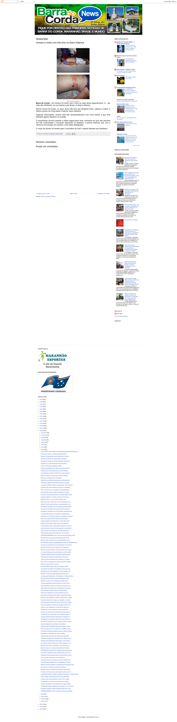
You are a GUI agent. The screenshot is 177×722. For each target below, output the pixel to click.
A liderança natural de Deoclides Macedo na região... (55, 482)
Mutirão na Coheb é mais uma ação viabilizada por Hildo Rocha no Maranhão (132, 192)
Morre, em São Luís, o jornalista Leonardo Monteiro (55, 490)
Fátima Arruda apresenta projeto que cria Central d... (55, 533)
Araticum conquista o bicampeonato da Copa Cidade (55, 684)
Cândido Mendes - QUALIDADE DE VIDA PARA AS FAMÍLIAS (130, 60)
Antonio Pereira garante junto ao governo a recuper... (55, 559)
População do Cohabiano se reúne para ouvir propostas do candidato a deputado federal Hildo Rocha (132, 233)
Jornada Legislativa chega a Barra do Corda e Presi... (56, 583)
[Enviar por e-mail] (67, 134)
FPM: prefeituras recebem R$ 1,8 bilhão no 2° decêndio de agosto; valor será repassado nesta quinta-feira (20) (132, 175)
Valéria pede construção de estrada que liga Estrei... (55, 636)
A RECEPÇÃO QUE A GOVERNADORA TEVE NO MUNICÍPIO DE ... (59, 542)
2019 (41, 416)
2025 (41, 402)
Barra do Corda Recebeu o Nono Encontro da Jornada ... (57, 550)
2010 (41, 709)
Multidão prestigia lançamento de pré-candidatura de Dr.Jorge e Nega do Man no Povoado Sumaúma (131, 108)
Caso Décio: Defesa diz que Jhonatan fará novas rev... (56, 652)
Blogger (97, 717)
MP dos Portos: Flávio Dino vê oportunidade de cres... (56, 540)
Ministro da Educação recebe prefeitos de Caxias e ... (55, 456)
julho (42, 444)
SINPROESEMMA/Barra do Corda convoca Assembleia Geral (58, 535)
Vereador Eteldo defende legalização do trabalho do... (56, 617)
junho (43, 447)
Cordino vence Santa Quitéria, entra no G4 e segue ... (56, 679)
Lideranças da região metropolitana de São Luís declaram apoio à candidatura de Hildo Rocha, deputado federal (132, 281)
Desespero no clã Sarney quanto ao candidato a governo (57, 516)
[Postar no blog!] (69, 134)
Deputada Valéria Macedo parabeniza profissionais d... (56, 554)
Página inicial (73, 193)
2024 (41, 404)
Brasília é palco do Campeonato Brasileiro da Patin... (55, 648)
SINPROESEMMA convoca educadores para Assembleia (56, 691)
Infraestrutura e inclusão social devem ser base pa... (55, 681)
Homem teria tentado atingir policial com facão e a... (55, 523)
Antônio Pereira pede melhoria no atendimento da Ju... (56, 504)
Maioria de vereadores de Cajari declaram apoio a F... (56, 509)
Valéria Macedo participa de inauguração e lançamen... (56, 588)
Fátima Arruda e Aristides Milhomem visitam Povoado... (56, 626)
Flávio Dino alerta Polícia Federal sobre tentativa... (55, 518)
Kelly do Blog (120, 75)
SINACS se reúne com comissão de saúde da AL (54, 581)
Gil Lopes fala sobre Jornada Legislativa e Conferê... (55, 492)
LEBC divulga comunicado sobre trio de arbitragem (55, 676)
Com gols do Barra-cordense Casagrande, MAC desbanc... (57, 485)
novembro (44, 435)
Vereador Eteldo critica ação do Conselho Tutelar (54, 566)
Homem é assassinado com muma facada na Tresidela (56, 545)
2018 (41, 418)
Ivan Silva (119, 313)
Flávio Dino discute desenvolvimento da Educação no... (56, 612)
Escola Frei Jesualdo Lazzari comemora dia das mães (56, 621)
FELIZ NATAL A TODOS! (131, 220)
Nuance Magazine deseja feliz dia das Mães (53, 624)
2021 (41, 411)
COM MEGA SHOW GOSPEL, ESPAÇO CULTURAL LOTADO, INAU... (60, 674)
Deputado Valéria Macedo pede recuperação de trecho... (56, 655)
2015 (41, 426)
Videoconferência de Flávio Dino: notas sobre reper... (55, 521)
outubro (43, 437)
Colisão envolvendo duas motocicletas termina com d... (56, 672)
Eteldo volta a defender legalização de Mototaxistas (55, 480)
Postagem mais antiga (103, 193)
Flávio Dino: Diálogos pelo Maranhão (51, 478)
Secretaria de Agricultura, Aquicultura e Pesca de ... (55, 557)
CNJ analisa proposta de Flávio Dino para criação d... (56, 473)
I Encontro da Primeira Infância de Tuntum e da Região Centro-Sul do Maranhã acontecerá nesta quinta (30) (131, 138)
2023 (41, 406)
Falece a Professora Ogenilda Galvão (51, 466)
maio (42, 449)
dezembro (44, 432)
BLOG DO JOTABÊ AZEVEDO (125, 99)
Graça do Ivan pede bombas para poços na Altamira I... (56, 487)
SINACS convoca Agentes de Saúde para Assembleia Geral (57, 664)
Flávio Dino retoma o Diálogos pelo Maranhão (54, 454)
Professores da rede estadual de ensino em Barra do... (56, 571)
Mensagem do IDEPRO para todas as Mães (53, 633)
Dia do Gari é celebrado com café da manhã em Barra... (56, 561)
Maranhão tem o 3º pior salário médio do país (53, 499)
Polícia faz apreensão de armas (49, 564)
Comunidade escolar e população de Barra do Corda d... (56, 526)
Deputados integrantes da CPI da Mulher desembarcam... (57, 511)
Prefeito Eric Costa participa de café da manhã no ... (55, 609)
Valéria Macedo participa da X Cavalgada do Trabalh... (56, 662)
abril (42, 694)
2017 (41, 421)
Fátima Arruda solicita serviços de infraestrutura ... (54, 590)
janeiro (43, 701)
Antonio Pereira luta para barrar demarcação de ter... (55, 538)
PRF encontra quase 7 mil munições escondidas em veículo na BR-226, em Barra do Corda (132, 207)
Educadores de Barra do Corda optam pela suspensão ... (57, 506)
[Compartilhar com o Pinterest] (75, 134)
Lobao (118, 116)
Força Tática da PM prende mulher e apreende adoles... (56, 595)
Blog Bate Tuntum (122, 134)
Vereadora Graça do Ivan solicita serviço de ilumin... (55, 547)
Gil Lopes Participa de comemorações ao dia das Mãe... (56, 552)
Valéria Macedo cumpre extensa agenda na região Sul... (56, 528)
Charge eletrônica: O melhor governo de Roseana (55, 497)
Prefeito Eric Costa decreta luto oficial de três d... (54, 463)
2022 (41, 409)
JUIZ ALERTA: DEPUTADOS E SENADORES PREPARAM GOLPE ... (60, 451)
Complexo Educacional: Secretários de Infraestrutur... (55, 514)
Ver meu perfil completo (121, 316)
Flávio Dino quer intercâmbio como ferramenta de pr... (56, 502)
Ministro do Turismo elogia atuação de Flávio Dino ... (55, 573)
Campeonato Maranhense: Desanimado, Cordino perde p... (57, 576)
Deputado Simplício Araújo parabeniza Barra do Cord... (56, 688)
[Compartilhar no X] (71, 134)
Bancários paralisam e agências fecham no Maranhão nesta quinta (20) (131, 160)
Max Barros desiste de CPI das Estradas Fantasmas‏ (55, 461)
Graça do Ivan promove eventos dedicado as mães (55, 578)
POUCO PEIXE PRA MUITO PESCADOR (127, 101)
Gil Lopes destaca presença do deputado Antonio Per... (56, 605)
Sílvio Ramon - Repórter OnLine (126, 69)
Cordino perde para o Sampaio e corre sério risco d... (55, 645)
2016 (41, 423)
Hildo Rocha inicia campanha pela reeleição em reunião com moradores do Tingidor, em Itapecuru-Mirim (132, 248)
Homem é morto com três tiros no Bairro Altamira (54, 475)
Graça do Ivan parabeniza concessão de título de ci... (55, 607)
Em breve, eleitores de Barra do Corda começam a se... (56, 643)
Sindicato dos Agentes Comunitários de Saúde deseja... (56, 638)
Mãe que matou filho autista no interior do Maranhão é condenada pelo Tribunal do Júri (131, 296)
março (43, 696)
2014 (41, 428)
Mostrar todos (136, 145)
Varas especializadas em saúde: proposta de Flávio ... (56, 468)
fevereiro (43, 699)
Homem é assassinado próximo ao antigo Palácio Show (56, 494)
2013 (41, 430)
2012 (41, 704)
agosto (43, 442)
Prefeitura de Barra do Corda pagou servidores (54, 458)
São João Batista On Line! (124, 122)
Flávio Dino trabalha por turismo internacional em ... (55, 593)
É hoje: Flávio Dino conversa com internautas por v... (55, 530)
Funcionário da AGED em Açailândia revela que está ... (56, 569)
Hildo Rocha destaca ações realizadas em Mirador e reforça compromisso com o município (130, 264)
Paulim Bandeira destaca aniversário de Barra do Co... (56, 585)
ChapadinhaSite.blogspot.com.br (126, 87)
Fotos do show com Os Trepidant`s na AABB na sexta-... (56, 629)
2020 (41, 414)
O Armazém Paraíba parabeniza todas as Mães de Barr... (56, 631)
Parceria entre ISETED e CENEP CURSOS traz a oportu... (57, 597)
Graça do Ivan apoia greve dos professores (53, 657)
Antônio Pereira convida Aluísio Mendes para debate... (56, 669)
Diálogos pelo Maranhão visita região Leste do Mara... (56, 641)
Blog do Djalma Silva (123, 104)
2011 (41, 706)
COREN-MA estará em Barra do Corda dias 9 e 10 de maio (57, 686)
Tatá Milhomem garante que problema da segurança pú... (57, 650)
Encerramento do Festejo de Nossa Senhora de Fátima (56, 602)
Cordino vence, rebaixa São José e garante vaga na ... (56, 614)
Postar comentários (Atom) (48, 196)
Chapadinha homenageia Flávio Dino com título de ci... (56, 619)
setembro (44, 440)
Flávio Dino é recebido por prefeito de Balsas (53, 667)
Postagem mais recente (43, 193)
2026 (41, 399)
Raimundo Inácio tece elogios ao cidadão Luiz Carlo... (56, 600)
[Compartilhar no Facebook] (73, 134)
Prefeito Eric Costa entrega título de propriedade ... (55, 470)
